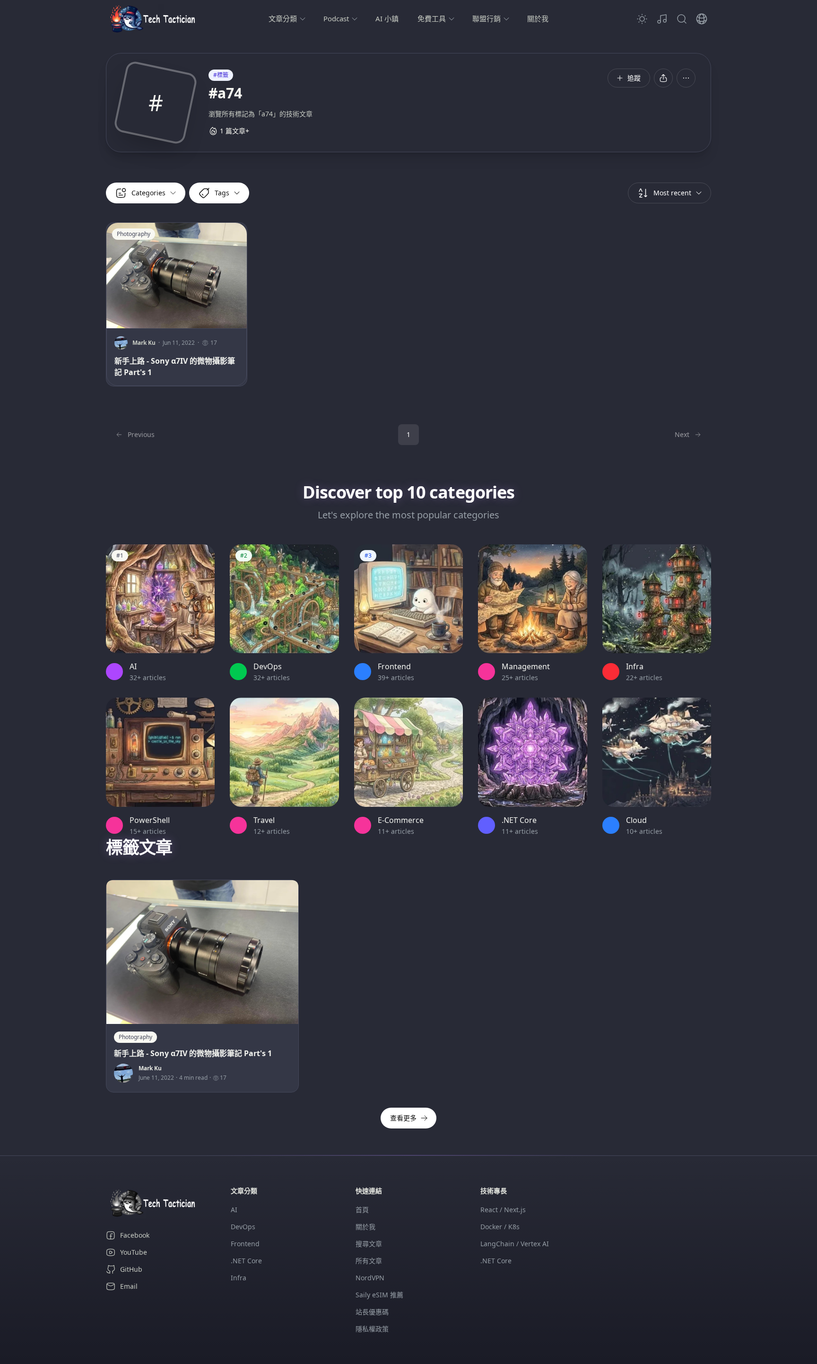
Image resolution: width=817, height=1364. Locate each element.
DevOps (243, 1226)
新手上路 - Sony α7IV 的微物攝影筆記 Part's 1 (174, 366)
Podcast (336, 18)
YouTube (133, 1252)
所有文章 (369, 1260)
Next (682, 434)
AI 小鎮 (387, 18)
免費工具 (431, 18)
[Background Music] (661, 18)
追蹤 (634, 77)
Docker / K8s (500, 1226)
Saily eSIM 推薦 (379, 1294)
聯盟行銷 (486, 18)
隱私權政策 (372, 1328)
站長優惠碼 (372, 1311)
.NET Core (246, 1260)
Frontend (245, 1243)
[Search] (681, 18)
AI (234, 1209)
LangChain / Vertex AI (514, 1243)
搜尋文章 (369, 1243)
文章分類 (283, 18)
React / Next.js (503, 1209)
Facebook (134, 1235)
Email (129, 1286)
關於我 (537, 18)
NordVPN (370, 1277)
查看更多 (403, 1117)
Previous (141, 434)
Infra (238, 1277)
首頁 (362, 1209)
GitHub (131, 1269)
